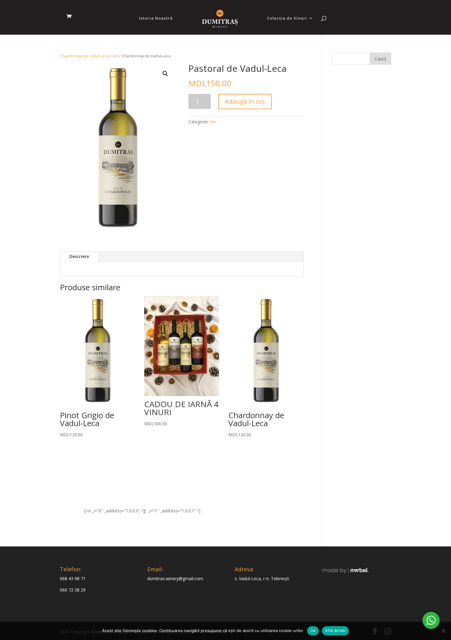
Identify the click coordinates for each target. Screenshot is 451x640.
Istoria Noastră (156, 18)
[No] (443, 631)
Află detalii (335, 630)
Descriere (79, 256)
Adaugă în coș (245, 101)
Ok (313, 630)
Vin (115, 56)
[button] (165, 73)
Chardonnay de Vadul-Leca (84, 56)
